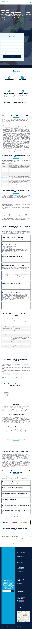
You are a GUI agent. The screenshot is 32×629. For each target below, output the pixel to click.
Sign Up (12, 591)
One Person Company (21, 555)
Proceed (12, 56)
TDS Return (20, 580)
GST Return (20, 583)
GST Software (20, 584)
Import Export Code (21, 567)
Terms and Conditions (20, 626)
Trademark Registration (21, 568)
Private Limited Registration (22, 552)
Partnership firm (4, 177)
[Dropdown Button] (31, 2)
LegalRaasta (16, 71)
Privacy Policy (27, 626)
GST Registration (20, 582)
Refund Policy (4, 627)
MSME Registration (21, 556)
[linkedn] (21, 601)
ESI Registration (20, 571)
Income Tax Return (21, 579)
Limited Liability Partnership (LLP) (23, 553)
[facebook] (19, 601)
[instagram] (23, 601)
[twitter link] (17, 600)
